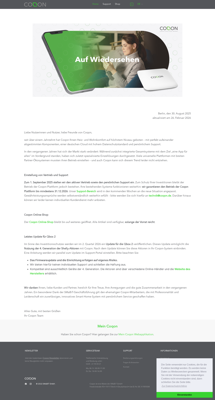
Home (95, 4)
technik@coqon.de (160, 195)
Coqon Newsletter (51, 358)
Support (107, 4)
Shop (117, 4)
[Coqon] (35, 4)
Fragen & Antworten (131, 363)
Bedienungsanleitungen (133, 358)
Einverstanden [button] (184, 395)
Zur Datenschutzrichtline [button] (174, 386)
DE (138, 4)
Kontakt (126, 367)
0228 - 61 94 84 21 (93, 364)
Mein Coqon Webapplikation (135, 334)
